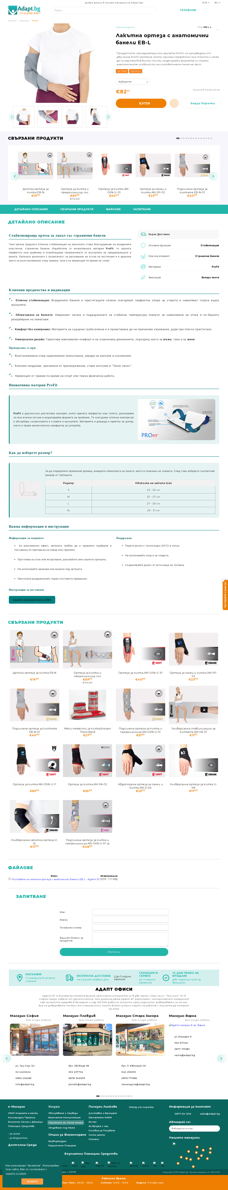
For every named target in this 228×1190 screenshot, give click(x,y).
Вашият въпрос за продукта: (71, 939)
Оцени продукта (125, 27)
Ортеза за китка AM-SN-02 (87, 784)
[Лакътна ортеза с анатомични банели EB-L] (24, 117)
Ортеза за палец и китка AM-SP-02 (153, 191)
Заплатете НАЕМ (100, 1117)
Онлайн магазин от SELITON (204, 1172)
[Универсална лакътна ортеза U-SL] (34, 816)
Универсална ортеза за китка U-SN (193, 786)
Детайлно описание (31, 209)
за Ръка (122, 71)
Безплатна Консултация (64, 1117)
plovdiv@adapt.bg (80, 1084)
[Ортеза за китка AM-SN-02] (87, 761)
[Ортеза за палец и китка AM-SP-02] (153, 165)
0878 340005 (77, 1078)
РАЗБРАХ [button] (32, 1181)
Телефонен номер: (71, 927)
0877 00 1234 (183, 1113)
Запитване (142, 209)
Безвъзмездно (57, 1141)
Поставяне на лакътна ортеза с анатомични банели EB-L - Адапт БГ (55, 879)
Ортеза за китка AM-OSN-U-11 (34, 784)
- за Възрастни (18, 1138)
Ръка (35, 20)
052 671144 (181, 1042)
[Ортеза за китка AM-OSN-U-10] (114, 165)
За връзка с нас (99, 1126)
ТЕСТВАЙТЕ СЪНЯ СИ (225, 595)
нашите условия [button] (16, 1173)
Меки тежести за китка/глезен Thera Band (87, 730)
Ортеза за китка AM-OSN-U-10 (114, 191)
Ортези (24, 20)
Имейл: (64, 920)
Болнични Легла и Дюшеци (25, 1121)
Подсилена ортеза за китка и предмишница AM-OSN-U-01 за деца (87, 842)
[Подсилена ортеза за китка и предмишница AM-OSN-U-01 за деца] (87, 816)
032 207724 (76, 1072)
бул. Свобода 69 (79, 1065)
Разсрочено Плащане (62, 1145)
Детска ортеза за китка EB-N (36, 191)
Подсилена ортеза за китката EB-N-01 (192, 191)
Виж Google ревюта (38, 1020)
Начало (12, 20)
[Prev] (11, 117)
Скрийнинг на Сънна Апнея (65, 1122)
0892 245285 (23, 1078)
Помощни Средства (21, 1126)
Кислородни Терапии (21, 1117)
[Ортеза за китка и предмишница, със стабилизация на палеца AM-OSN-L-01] (74, 165)
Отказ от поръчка (141, 1107)
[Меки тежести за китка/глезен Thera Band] (87, 705)
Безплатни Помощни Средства (91, 1153)
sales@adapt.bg (210, 1113)
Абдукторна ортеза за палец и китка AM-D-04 (140, 786)
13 (208, 138)
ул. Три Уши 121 (25, 1065)
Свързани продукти (76, 209)
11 (203, 138)
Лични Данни (97, 1134)
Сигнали (94, 1139)
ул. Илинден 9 (183, 1036)
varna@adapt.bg (184, 1055)
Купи (144, 103)
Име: (62, 912)
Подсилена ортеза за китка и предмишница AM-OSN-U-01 (140, 730)
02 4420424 (23, 1072)
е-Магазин (16, 1106)
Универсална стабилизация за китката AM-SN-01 (193, 730)
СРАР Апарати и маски (23, 1113)
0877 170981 (182, 1049)
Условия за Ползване (102, 1130)
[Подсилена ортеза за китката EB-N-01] (192, 165)
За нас (93, 1121)
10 (201, 138)
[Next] (109, 117)
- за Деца (14, 1133)
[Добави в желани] (218, 27)
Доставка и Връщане (103, 1113)
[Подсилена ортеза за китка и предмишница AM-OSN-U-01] (140, 705)
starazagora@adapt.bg (135, 1084)
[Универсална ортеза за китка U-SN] (193, 761)
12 (206, 138)
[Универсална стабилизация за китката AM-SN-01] (193, 705)
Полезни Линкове (103, 1106)
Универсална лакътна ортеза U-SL (34, 842)
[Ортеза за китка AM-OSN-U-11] (34, 761)
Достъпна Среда (22, 1145)
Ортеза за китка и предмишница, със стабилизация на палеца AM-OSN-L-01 (75, 191)
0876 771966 (129, 1078)
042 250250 (128, 1072)
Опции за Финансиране (67, 1134)
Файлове (113, 209)
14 (211, 138)
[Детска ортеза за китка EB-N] (35, 165)
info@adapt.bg (25, 1084)
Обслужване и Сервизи (63, 1113)
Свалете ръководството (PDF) (32, 599)
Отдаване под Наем (61, 1127)
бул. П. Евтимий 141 (133, 1065)
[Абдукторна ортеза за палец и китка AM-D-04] (140, 761)
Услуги (54, 1106)
